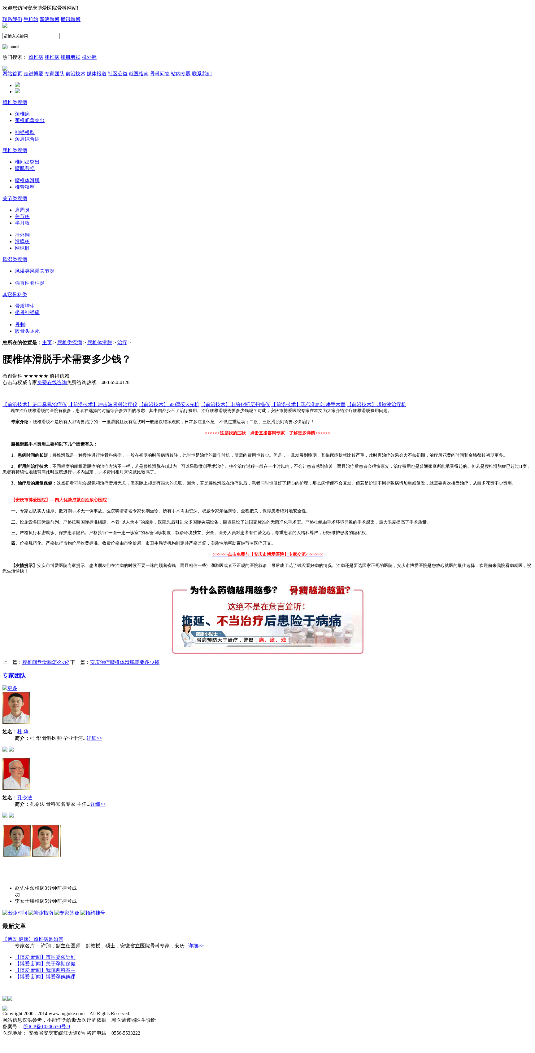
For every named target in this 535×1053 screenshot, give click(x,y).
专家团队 (14, 675)
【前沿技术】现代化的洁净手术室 (308, 404)
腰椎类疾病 (14, 150)
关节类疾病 (14, 198)
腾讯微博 (70, 19)
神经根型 (25, 132)
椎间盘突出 (27, 162)
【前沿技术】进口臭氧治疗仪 (34, 404)
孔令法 (24, 797)
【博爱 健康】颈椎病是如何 (32, 939)
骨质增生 (25, 306)
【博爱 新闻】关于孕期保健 (45, 963)
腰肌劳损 (70, 57)
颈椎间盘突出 (30, 120)
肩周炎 (22, 210)
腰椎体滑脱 (27, 180)
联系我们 (12, 19)
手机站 (31, 19)
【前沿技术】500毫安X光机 (169, 404)
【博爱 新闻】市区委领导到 (45, 957)
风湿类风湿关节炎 (34, 271)
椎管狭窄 (25, 187)
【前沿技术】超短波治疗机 (376, 404)
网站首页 (12, 73)
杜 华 (22, 731)
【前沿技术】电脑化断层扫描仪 (235, 404)
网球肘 (22, 248)
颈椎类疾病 (14, 102)
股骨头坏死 (27, 331)
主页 (47, 342)
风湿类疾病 (14, 259)
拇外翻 (89, 57)
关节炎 (22, 216)
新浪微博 (49, 19)
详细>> (94, 738)
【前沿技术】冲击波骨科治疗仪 (102, 404)
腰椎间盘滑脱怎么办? (45, 662)
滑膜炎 (22, 241)
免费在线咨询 (52, 382)
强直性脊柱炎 (30, 283)
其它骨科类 (14, 294)
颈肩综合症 (27, 139)
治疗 (122, 342)
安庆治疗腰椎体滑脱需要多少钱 (124, 662)
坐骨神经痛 (27, 312)
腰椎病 (52, 57)
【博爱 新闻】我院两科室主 (45, 970)
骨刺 (20, 324)
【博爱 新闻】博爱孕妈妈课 (45, 976)
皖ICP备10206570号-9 (47, 1026)
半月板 (22, 223)
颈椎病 (35, 57)
